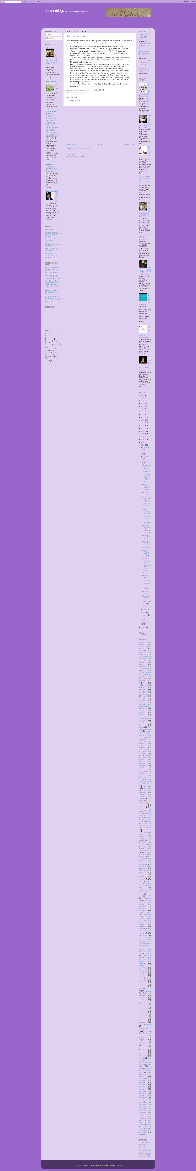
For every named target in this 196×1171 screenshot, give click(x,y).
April (144, 612)
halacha (142, 766)
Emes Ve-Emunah (52, 191)
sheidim (145, 993)
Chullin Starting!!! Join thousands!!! (144, 1155)
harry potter (143, 771)
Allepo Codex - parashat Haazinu (146, 487)
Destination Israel (51, 232)
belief (141, 685)
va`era (141, 1076)
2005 (143, 442)
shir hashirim (144, 1004)
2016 (143, 412)
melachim (144, 842)
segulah (144, 980)
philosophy (142, 906)
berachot (142, 687)
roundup (142, 964)
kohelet (147, 809)
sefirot (141, 978)
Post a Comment (74, 101)
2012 (143, 423)
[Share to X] (98, 90)
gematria (142, 747)
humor (149, 781)
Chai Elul (56, 84)
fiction (145, 741)
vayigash (142, 1093)
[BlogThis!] (96, 90)
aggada (141, 646)
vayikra (141, 1095)
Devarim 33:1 (86, 82)
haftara (141, 761)
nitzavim (80, 93)
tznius (141, 1072)
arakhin (149, 650)
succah (141, 1024)
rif (146, 957)
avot (140, 660)
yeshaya (141, 1114)
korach (141, 811)
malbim (141, 825)
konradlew (105, 1165)
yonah (145, 1126)
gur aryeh (142, 757)
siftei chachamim (143, 1018)
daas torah (144, 718)
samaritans (142, 972)
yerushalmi (142, 1112)
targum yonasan (143, 1042)
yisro (140, 1120)
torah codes (147, 1060)
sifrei (146, 1016)
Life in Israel (50, 48)
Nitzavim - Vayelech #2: (146, 536)
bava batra (147, 668)
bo (145, 696)
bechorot (141, 676)
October (145, 456)
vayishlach (143, 1098)
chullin (141, 712)
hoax (149, 777)
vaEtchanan (143, 1078)
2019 (143, 403)
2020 (143, 401)
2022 (143, 395)
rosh (140, 959)
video (140, 1100)
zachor (147, 1128)
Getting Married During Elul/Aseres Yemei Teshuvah (51, 168)
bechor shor (145, 674)
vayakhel (142, 1080)
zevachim (148, 1130)
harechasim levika (144, 769)
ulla (148, 1072)
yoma (149, 1124)
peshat (141, 902)
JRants (47, 243)
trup (140, 1066)
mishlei (149, 856)
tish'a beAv (143, 1056)
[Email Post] (93, 90)
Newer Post (71, 144)
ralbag (141, 922)
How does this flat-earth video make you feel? (144, 237)
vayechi (142, 1082)
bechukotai (142, 678)
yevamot (142, 1116)
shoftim (141, 1012)
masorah (147, 830)
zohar (144, 1133)
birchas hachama (145, 694)
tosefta (147, 1064)
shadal (142, 988)
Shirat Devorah (51, 81)
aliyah (147, 646)
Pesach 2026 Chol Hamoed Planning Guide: (51, 292)
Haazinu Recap (145, 493)
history (141, 777)
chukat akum (143, 710)
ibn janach (147, 788)
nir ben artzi (146, 883)
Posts (50, 34)
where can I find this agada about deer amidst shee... (144, 54)
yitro (149, 1120)
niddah (140, 881)
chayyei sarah (145, 704)
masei (149, 825)
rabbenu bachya (145, 918)
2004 (143, 445)
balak (141, 664)
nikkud (148, 881)
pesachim (146, 900)
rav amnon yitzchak (144, 937)
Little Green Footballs (52, 248)
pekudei (148, 896)
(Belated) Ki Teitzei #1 (146, 597)
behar (145, 683)
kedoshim (142, 796)
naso (140, 873)
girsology (142, 753)
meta (145, 846)
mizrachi (141, 860)
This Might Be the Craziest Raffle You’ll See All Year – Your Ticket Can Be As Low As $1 (52, 284)
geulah (140, 749)
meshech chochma (145, 844)
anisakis (141, 650)
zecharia (141, 1130)
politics (148, 912)
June (145, 607)
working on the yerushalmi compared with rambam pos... (146, 564)
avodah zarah (143, 658)
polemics (141, 912)
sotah (140, 1020)
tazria (149, 1044)
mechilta (141, 834)
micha (140, 850)
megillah (141, 840)
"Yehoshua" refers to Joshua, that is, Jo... (145, 45)
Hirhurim (49, 164)
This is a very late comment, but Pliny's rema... (145, 62)
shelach (142, 996)
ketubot (141, 798)
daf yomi (142, 721)
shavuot (148, 991)
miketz (145, 852)
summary (143, 1028)
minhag (141, 856)
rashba (141, 928)
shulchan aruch (143, 1014)
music (140, 866)
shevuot (141, 1002)
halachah (141, 767)
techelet (145, 1046)
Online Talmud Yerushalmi (50, 239)
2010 (143, 428)
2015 (143, 414)
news (141, 879)
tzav (140, 1070)
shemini (141, 998)
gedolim (141, 743)
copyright (148, 716)
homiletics (144, 779)
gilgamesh (148, 749)
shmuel (146, 1010)
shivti (140, 1010)
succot (148, 1024)
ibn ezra (147, 786)
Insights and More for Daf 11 (145, 1151)
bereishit (142, 690)
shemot (141, 1000)
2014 (143, 417)
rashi (141, 933)
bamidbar (142, 666)
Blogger (119, 1165)
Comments (51, 38)
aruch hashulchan (144, 654)
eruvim (149, 733)
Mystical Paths (51, 111)
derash (147, 723)
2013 (143, 420)
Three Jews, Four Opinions (51, 256)
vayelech (86, 93)
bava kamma (146, 670)
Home (100, 144)
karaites (141, 794)
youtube (141, 1128)
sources (142, 1022)
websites (141, 1106)
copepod (141, 716)
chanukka (142, 700)
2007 (143, 437)
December (146, 447)
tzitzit (147, 1070)
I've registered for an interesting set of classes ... (146, 502)
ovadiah (149, 894)
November (146, 452)
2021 (143, 398)
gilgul (144, 751)
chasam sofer (143, 702)
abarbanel (142, 642)
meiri (149, 840)
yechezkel (148, 1108)
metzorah (142, 848)
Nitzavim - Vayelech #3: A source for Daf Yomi (146, 529)
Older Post (129, 144)
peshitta (141, 904)
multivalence (143, 864)
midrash (148, 850)
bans (140, 668)
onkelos (142, 892)
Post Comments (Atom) (82, 149)
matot (145, 832)
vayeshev (142, 1091)
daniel (140, 723)
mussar (147, 866)
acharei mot (143, 644)
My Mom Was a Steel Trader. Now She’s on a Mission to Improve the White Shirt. (53, 299)
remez (145, 955)
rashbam (148, 929)
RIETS (57, 353)
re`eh (149, 953)
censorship (142, 698)
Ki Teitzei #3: (145, 576)
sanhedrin (142, 974)
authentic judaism (144, 656)
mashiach (147, 828)
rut (140, 970)
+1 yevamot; (146, 523)
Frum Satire (49, 245)
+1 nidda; (145, 573)
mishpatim (144, 858)
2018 (143, 406)
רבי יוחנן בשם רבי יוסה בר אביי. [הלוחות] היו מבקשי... (144, 37)
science (142, 976)
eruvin (142, 735)
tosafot (141, 1064)
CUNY (54, 349)
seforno (149, 978)
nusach (141, 889)
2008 (143, 434)
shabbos (141, 986)
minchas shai (143, 854)
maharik (148, 821)
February (146, 618)
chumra (141, 715)
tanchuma (141, 1037)
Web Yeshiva (49, 229)
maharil (145, 823)
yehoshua (144, 1110)
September (146, 461)
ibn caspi (147, 784)
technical (141, 1048)
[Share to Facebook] (100, 90)
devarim (141, 725)
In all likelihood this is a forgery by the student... (144, 70)
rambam (141, 924)
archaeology (144, 652)
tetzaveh (142, 1054)
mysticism (143, 869)
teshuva (141, 1052)
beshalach (142, 692)
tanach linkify (143, 1035)
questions (141, 916)
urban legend (143, 1074)
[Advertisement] (85, 23)
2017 (143, 409)
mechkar (142, 836)
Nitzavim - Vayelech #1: (76, 36)
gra (147, 755)
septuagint (142, 982)
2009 (143, 431)
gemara (141, 745)
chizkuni (145, 706)
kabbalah (142, 792)
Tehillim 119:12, (86, 66)
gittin (140, 755)
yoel (143, 1122)
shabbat (141, 984)
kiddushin (142, 807)
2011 (143, 426)
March (145, 615)
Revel (57, 343)
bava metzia (146, 672)
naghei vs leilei (143, 870)
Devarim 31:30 (94, 75)
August (145, 601)
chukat (141, 709)
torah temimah (145, 1062)
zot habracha (143, 1135)
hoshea (141, 781)
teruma (144, 1050)
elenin (147, 731)
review (140, 957)
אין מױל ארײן (49, 251)
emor (141, 733)
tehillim (149, 1048)
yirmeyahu (142, 1118)
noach (141, 887)
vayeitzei (142, 1085)
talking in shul (143, 1033)
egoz (147, 729)
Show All (59, 221)
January (145, 622)
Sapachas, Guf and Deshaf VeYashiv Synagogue (144, 1145)
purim (145, 914)
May (144, 609)
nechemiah (142, 874)
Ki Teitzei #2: (145, 592)
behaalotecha (144, 680)
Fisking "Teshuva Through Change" (146, 553)
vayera (141, 1089)
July (144, 604)
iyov (145, 790)
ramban (142, 926)
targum (141, 1040)
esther (149, 735)
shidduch (148, 1002)
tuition (147, 1068)
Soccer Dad (49, 253)
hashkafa (141, 773)
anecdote (142, 648)
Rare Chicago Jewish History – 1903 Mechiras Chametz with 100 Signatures (52, 270)
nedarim (141, 876)
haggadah (142, 763)
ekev (140, 731)
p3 (141, 896)
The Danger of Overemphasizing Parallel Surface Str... (146, 476)
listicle (149, 817)
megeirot (141, 838)
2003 (143, 627)
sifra (140, 1016)
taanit (146, 1031)
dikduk (141, 727)
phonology (142, 908)
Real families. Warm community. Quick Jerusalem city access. (53, 276)
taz (140, 1044)
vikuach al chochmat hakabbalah (145, 1102)
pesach (148, 898)
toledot (141, 1058)
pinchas (142, 910)
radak (145, 920)
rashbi (145, 930)
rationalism (143, 936)
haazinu (73, 93)
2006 (143, 439)
